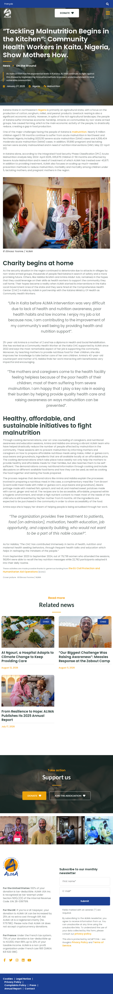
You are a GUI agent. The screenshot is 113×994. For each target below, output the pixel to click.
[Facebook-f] (4, 960)
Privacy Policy (80, 942)
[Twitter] (10, 960)
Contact (30, 988)
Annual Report (12, 988)
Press (33, 985)
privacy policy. (83, 933)
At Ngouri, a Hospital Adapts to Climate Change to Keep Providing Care (27, 656)
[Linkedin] (23, 960)
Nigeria (36, 86)
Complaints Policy (15, 985)
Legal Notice (23, 978)
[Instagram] (17, 960)
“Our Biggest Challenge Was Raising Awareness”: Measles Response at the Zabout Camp (84, 656)
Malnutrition (53, 86)
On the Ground (26, 66)
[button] (107, 3)
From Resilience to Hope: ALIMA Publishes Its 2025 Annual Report (27, 715)
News (6, 66)
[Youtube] (29, 960)
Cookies (8, 978)
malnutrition (79, 132)
